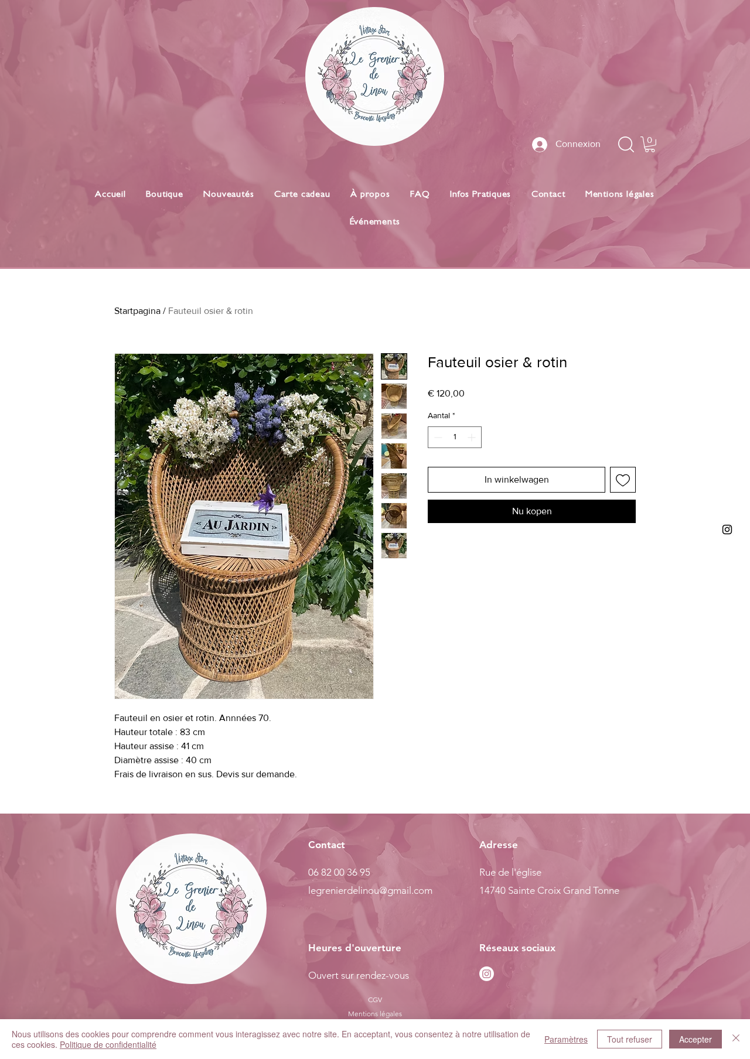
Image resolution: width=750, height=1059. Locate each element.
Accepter (695, 1039)
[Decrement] (436, 437)
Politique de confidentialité (108, 1044)
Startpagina (137, 311)
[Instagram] (486, 973)
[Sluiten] (736, 1039)
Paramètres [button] (566, 1039)
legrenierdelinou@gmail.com (370, 890)
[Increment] (472, 437)
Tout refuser (629, 1039)
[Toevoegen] (623, 480)
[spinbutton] (454, 437)
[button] (649, 144)
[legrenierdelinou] (727, 529)
